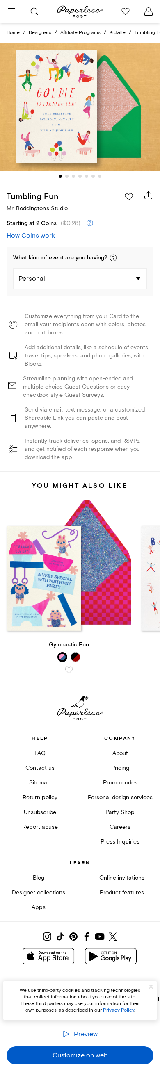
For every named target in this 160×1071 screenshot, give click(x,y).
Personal (31, 279)
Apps (39, 907)
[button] (113, 258)
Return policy (40, 797)
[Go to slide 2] (67, 176)
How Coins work (31, 236)
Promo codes (120, 782)
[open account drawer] (148, 11)
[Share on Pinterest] (73, 936)
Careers (120, 826)
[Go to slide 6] (93, 176)
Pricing (120, 767)
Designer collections (38, 892)
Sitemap (40, 782)
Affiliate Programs (80, 33)
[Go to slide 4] (80, 176)
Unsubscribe (40, 812)
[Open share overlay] (148, 195)
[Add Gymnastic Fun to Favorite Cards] (69, 670)
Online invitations (121, 877)
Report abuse (40, 826)
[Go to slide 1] (60, 176)
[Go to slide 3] (73, 176)
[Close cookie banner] (151, 986)
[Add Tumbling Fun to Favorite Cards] (129, 197)
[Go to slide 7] (99, 176)
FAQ (40, 753)
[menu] (11, 11)
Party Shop (120, 812)
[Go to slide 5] (86, 176)
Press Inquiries (120, 841)
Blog (38, 877)
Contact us (40, 767)
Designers (40, 33)
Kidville (118, 33)
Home (13, 33)
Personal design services (120, 797)
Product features (122, 892)
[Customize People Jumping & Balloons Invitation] (80, 107)
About (120, 753)
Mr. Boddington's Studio (37, 208)
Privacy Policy (118, 1010)
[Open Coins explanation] (90, 223)
